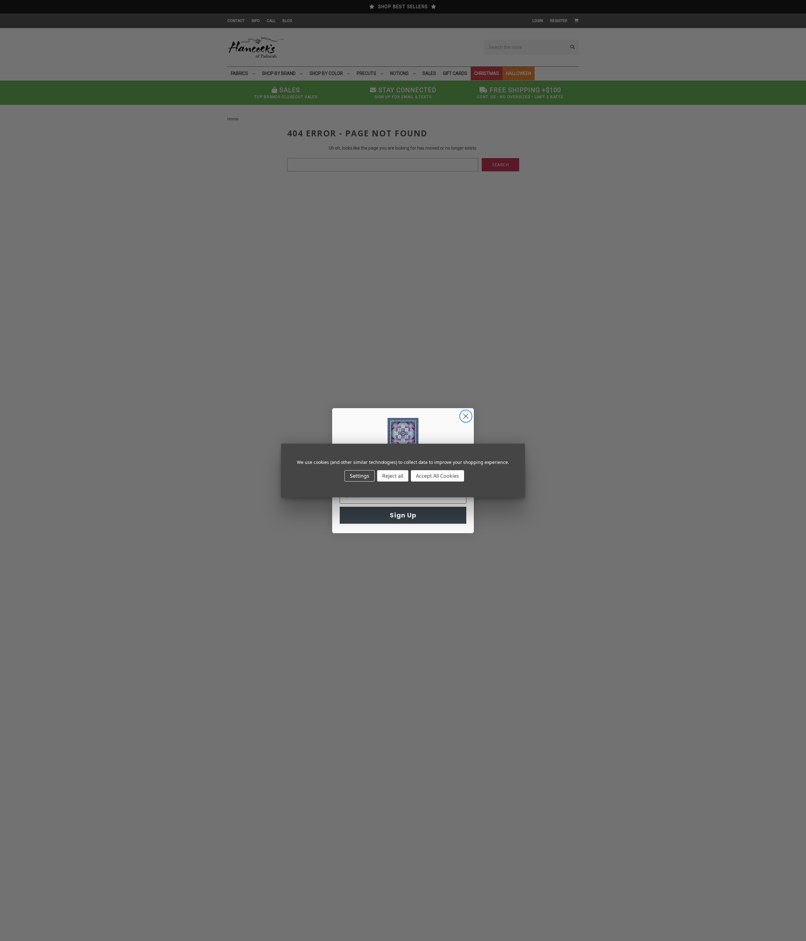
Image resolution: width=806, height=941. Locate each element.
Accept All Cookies (437, 475)
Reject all (392, 475)
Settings (359, 475)
